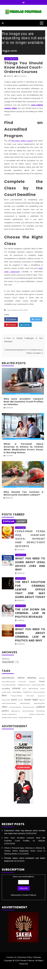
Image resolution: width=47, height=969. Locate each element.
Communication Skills (38, 685)
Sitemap (37, 957)
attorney (31, 677)
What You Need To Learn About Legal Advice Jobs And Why (30, 564)
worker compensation (9, 714)
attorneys (42, 678)
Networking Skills (39, 703)
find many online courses (22, 140)
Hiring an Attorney (16, 696)
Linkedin (26, 324)
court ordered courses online (17, 310)
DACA (24, 688)
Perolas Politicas (29, 895)
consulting (6, 688)
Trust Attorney (40, 711)
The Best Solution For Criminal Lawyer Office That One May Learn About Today (30, 589)
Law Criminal (20, 578)
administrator (8, 677)
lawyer (27, 699)
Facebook (11, 319)
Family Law (27, 692)
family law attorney (39, 692)
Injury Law (41, 696)
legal (35, 699)
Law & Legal (20, 527)
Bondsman (32, 681)
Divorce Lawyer (6, 692)
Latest (21, 521)
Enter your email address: (23, 885)
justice (14, 699)
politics (5, 710)
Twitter (37, 319)
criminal (16, 688)
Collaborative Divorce (23, 685)
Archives (5, 658)
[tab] (9, 521)
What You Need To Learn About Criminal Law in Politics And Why (30, 634)
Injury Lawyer (6, 700)
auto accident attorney (8, 681)
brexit (42, 681)
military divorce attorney (9, 703)
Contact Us (11, 957)
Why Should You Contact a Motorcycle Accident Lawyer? (23, 493)
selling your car (15, 711)
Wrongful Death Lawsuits (9, 717)
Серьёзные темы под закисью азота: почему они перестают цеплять (30, 538)
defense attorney (33, 688)
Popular (8, 521)
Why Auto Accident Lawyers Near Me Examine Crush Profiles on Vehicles (23, 401)
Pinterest (12, 324)
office (4, 706)
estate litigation (17, 692)
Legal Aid (42, 700)
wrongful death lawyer (25, 717)
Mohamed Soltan (25, 703)
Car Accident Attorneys (9, 685)
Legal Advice (20, 555)
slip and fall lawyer (28, 711)
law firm (20, 700)
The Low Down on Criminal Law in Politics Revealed (30, 613)
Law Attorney (11, 58)
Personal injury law (28, 707)
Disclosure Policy (25, 957)
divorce (42, 688)
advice (20, 677)
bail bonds (22, 681)
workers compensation (37, 714)
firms (4, 695)
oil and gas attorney (15, 707)
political (41, 706)
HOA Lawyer (30, 696)
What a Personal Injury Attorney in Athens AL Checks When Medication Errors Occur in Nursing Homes (23, 448)
